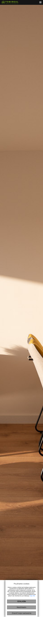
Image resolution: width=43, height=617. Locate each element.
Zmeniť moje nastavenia (21, 613)
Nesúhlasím (21, 607)
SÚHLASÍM (21, 601)
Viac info (32, 595)
